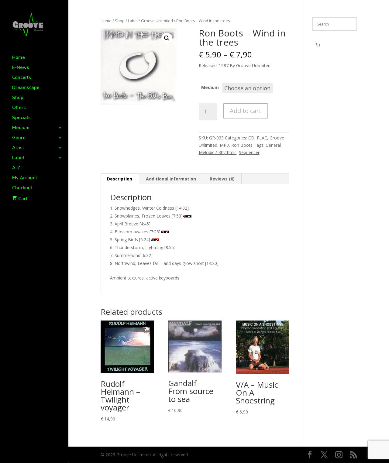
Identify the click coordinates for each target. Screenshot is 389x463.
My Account (24, 178)
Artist (18, 148)
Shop (17, 98)
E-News (20, 67)
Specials (21, 118)
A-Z (16, 168)
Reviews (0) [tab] (222, 179)
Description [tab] (119, 179)
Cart (22, 199)
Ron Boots (242, 145)
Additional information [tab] (171, 179)
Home (18, 57)
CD (251, 138)
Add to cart (245, 111)
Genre (19, 138)
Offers (19, 108)
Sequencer (249, 152)
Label (18, 158)
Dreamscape (26, 88)
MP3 (224, 145)
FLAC (262, 138)
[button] (166, 38)
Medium (20, 128)
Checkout (22, 188)
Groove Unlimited (157, 20)
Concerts (21, 78)
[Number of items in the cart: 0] (317, 45)
